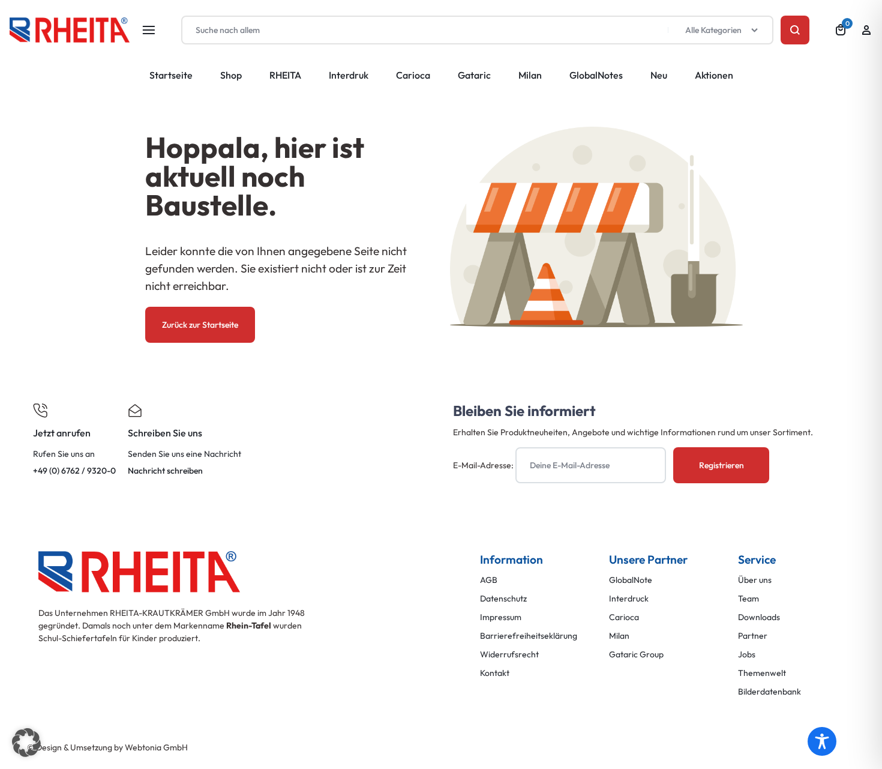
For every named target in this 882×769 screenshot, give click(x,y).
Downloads (759, 617)
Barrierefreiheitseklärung (528, 636)
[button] (26, 742)
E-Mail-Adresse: (484, 465)
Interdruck (629, 599)
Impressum (500, 617)
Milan (530, 75)
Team (748, 599)
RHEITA (285, 75)
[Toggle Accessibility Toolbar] (822, 741)
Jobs (746, 655)
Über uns (755, 580)
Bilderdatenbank (769, 692)
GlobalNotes (596, 75)
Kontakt (494, 673)
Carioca (413, 75)
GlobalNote (630, 580)
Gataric (474, 75)
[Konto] (866, 30)
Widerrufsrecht (509, 655)
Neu (658, 75)
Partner (752, 636)
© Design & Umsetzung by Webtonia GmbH (107, 747)
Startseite (171, 75)
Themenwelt (762, 673)
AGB (488, 580)
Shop (231, 75)
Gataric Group (636, 655)
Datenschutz (503, 599)
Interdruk (348, 75)
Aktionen (714, 75)
